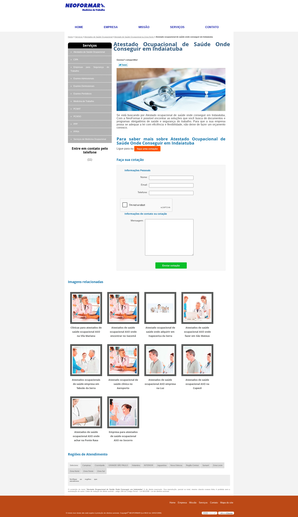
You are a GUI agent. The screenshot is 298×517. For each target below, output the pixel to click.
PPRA (76, 131)
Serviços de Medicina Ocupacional (89, 139)
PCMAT (77, 109)
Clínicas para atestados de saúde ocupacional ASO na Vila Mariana (86, 331)
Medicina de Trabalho (83, 101)
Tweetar (123, 64)
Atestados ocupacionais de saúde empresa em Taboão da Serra (86, 384)
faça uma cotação (147, 148)
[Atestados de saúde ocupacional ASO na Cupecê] (197, 360)
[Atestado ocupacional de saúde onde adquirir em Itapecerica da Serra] (160, 307)
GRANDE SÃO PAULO (118, 465)
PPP (75, 124)
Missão (143, 27)
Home (79, 27)
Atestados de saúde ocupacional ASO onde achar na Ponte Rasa (86, 436)
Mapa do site (226, 502)
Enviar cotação (171, 265)
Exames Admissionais (83, 78)
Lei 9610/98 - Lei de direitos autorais (154, 491)
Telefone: (143, 192)
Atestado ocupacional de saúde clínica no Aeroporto (123, 384)
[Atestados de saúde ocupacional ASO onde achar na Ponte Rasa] (86, 412)
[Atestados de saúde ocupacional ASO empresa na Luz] (160, 360)
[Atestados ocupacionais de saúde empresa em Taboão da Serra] (86, 360)
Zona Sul (101, 471)
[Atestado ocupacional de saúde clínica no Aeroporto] (123, 360)
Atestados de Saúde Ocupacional (89, 52)
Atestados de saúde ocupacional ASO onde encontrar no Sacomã (123, 331)
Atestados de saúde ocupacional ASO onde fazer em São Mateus (197, 331)
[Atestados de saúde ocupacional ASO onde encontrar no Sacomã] (123, 307)
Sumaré (205, 465)
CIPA (75, 59)
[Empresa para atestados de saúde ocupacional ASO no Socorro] (123, 412)
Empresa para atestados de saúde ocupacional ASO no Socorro (123, 436)
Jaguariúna (161, 465)
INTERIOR (148, 465)
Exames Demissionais (83, 86)
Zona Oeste (88, 471)
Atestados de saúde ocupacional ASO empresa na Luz (160, 384)
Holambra (136, 465)
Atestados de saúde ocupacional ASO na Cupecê (197, 384)
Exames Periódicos (82, 94)
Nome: (144, 177)
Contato (212, 27)
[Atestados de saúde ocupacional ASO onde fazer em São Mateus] (197, 307)
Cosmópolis (100, 465)
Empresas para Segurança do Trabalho (90, 69)
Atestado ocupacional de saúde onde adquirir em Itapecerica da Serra (160, 331)
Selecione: (74, 465)
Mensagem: (138, 220)
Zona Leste (217, 465)
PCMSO (77, 116)
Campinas (86, 465)
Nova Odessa (176, 465)
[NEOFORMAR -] (87, 11)
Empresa (111, 27)
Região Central (192, 465)
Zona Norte (74, 471)
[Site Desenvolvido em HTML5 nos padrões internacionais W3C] (209, 513)
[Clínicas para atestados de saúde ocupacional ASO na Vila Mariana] (86, 307)
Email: (145, 184)
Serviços (177, 27)
